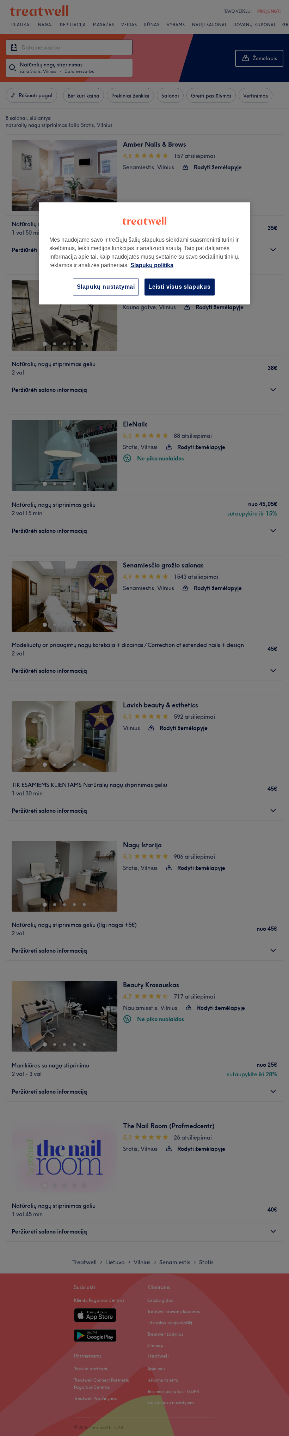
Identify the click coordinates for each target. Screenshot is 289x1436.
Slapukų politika (151, 265)
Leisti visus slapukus (179, 287)
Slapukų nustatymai (106, 287)
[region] (144, 253)
